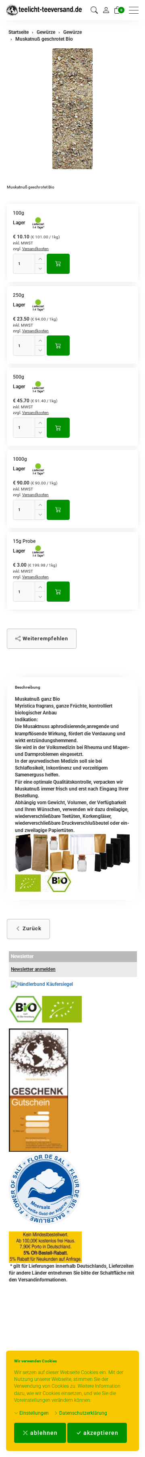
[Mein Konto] (106, 10)
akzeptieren (100, 1433)
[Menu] (135, 10)
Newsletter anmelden (33, 969)
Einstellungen (33, 1413)
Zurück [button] (31, 928)
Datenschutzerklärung (82, 1413)
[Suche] (94, 10)
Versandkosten (35, 248)
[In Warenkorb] (58, 264)
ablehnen (43, 1433)
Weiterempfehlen (44, 638)
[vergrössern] (72, 109)
